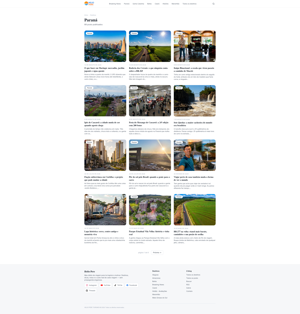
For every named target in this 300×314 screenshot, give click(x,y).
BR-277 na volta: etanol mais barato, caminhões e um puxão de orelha (190, 233)
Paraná (126, 4)
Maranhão (175, 4)
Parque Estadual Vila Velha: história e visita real (149, 233)
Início (86, 15)
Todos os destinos (189, 4)
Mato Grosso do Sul (159, 298)
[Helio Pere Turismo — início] (89, 3)
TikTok (119, 285)
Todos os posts (192, 278)
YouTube (107, 285)
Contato (189, 291)
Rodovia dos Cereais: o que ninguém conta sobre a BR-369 (148, 69)
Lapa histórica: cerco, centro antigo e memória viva (101, 233)
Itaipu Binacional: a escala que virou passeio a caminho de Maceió (194, 69)
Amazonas (156, 278)
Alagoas (155, 275)
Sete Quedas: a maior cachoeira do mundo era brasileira (193, 124)
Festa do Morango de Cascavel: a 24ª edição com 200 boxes (148, 124)
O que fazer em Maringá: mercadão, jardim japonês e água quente (104, 69)
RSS (187, 285)
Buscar (189, 281)
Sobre (188, 288)
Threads (92, 291)
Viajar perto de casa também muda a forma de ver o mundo (193, 178)
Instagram (93, 285)
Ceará (157, 4)
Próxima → (157, 252)
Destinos (93, 15)
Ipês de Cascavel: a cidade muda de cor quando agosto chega (102, 124)
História (165, 4)
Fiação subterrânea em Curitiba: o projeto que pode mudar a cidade (103, 178)
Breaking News (115, 4)
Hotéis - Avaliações (159, 291)
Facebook (133, 285)
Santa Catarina (138, 4)
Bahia (149, 4)
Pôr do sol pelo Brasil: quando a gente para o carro (149, 178)
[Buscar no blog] (213, 4)
